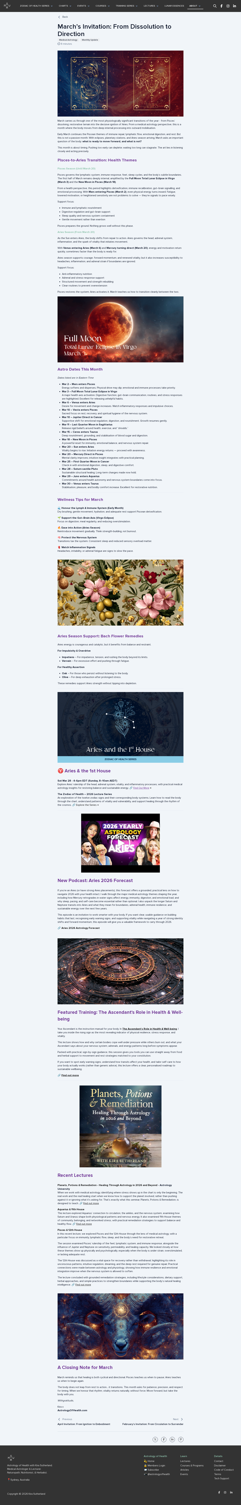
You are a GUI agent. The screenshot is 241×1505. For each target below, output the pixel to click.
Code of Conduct (224, 1469)
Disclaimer (220, 1465)
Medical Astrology (68, 40)
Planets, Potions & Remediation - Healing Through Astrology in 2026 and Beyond (107, 1185)
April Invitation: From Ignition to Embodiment (84, 1424)
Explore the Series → (87, 805)
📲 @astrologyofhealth (157, 1474)
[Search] (215, 6)
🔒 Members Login (154, 1465)
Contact (218, 1461)
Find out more (70, 1075)
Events (184, 1474)
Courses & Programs (192, 1465)
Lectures (185, 1461)
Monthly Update (90, 40)
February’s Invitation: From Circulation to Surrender (152, 1424)
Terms (217, 1474)
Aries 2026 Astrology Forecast (80, 928)
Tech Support (221, 1478)
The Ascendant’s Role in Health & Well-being (149, 1029)
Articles (184, 1469)
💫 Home (149, 1461)
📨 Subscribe (151, 1469)
